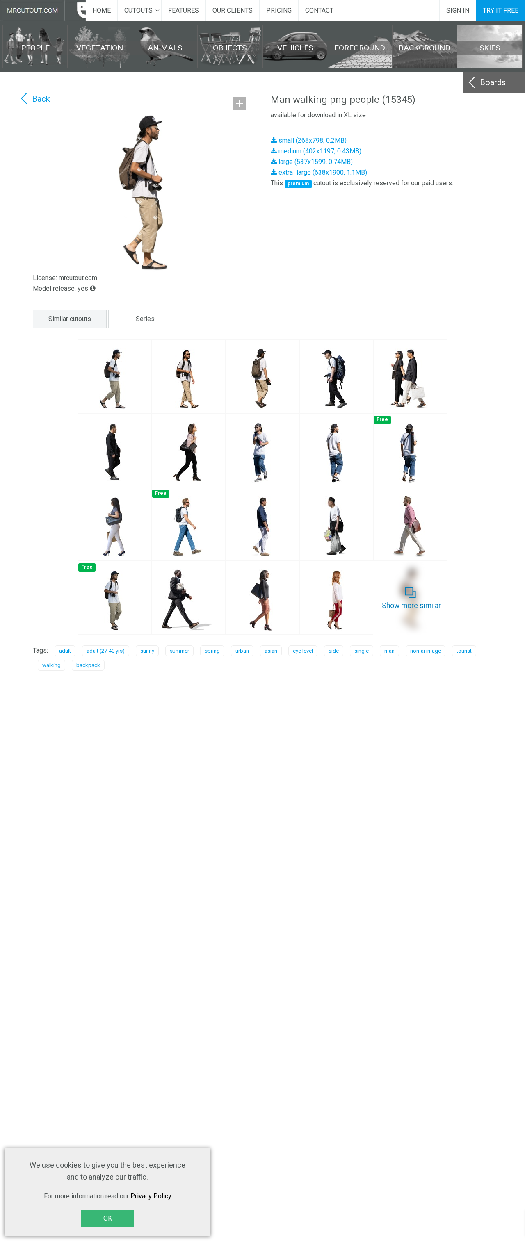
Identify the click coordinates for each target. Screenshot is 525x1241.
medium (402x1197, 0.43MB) (319, 151)
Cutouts (138, 10)
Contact (319, 10)
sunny (147, 651)
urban (242, 651)
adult (65, 651)
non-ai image (425, 651)
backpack (88, 665)
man (389, 651)
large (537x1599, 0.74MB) (315, 162)
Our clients (232, 10)
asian (271, 651)
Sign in (457, 10)
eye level (303, 651)
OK (107, 1218)
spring (212, 651)
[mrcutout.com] (43, 10)
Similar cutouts (69, 319)
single (361, 651)
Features (183, 10)
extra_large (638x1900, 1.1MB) (322, 172)
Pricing (279, 10)
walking (51, 665)
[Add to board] (239, 103)
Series (145, 319)
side (334, 651)
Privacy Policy (150, 1196)
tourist (464, 651)
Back (41, 99)
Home (101, 10)
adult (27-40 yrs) (106, 651)
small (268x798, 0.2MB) (312, 140)
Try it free (500, 10)
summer (179, 651)
